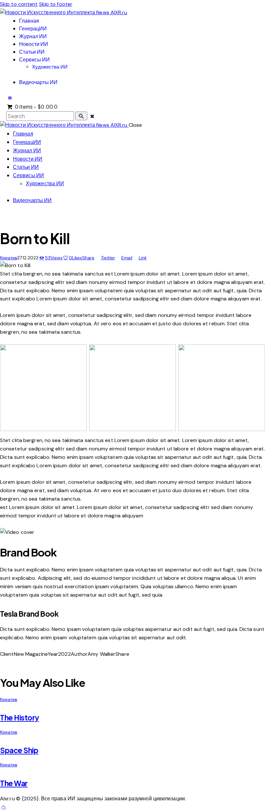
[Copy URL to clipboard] (18, 662)
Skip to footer (55, 4)
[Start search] (81, 116)
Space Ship (19, 750)
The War (14, 783)
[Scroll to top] (3, 806)
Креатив (8, 257)
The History (19, 717)
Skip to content (19, 4)
